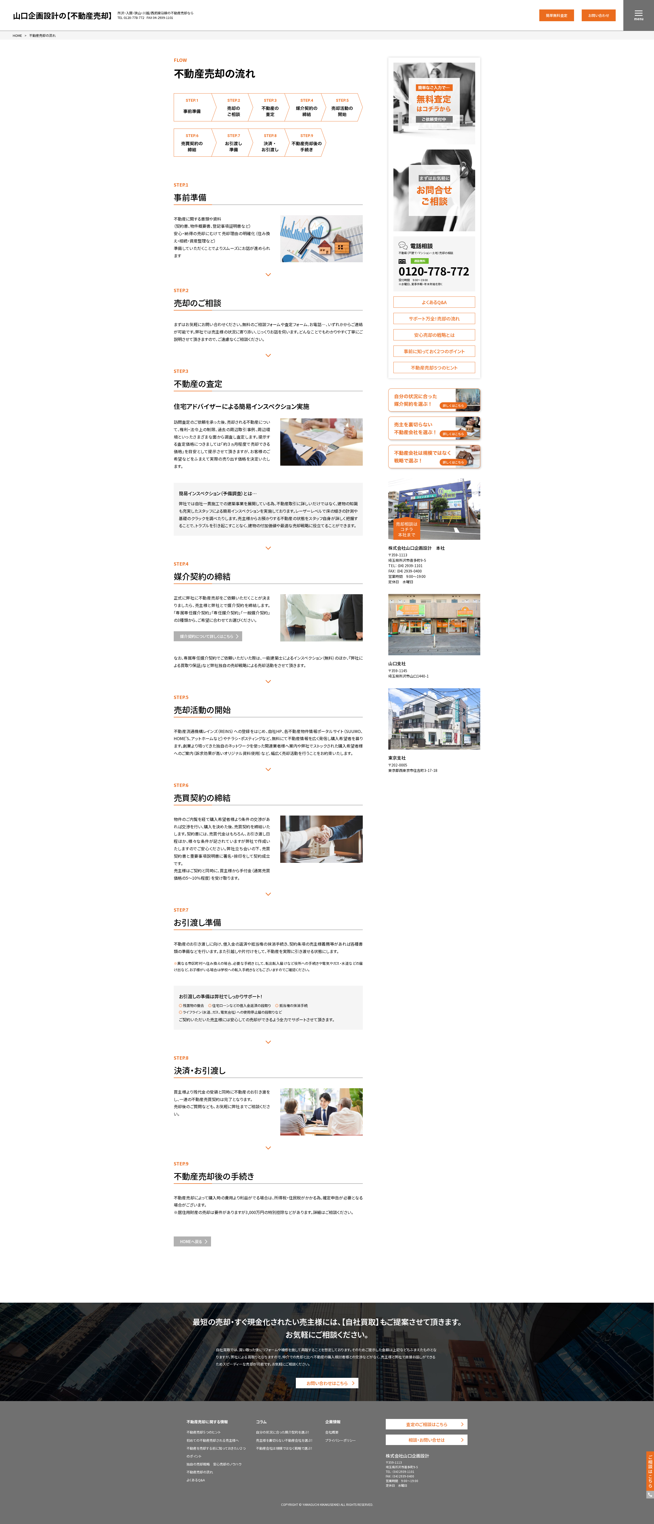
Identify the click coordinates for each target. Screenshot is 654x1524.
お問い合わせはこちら (327, 1383)
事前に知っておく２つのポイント (434, 351)
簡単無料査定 (556, 15)
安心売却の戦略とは (434, 334)
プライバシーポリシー (340, 1440)
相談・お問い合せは (426, 1440)
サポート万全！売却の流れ (434, 318)
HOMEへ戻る (191, 1241)
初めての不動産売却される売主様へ (212, 1440)
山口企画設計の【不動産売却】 (62, 15)
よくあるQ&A (434, 302)
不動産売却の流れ (199, 1472)
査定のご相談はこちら (426, 1424)
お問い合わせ (598, 15)
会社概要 (331, 1432)
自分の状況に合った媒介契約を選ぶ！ (282, 1432)
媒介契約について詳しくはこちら (206, 636)
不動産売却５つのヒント (434, 367)
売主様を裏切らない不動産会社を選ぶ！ (284, 1440)
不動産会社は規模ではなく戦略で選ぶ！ (284, 1448)
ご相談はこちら (650, 1471)
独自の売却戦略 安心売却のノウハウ (213, 1464)
